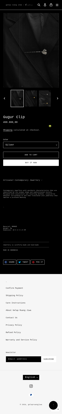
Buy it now (31, 163)
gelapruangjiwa (35, 404)
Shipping (7, 130)
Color (5, 140)
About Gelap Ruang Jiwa (18, 310)
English (30, 377)
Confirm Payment (14, 288)
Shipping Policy (14, 295)
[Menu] (57, 5)
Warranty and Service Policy (21, 340)
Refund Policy (13, 332)
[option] (17, 98)
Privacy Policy (14, 325)
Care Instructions (15, 303)
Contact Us (11, 317)
